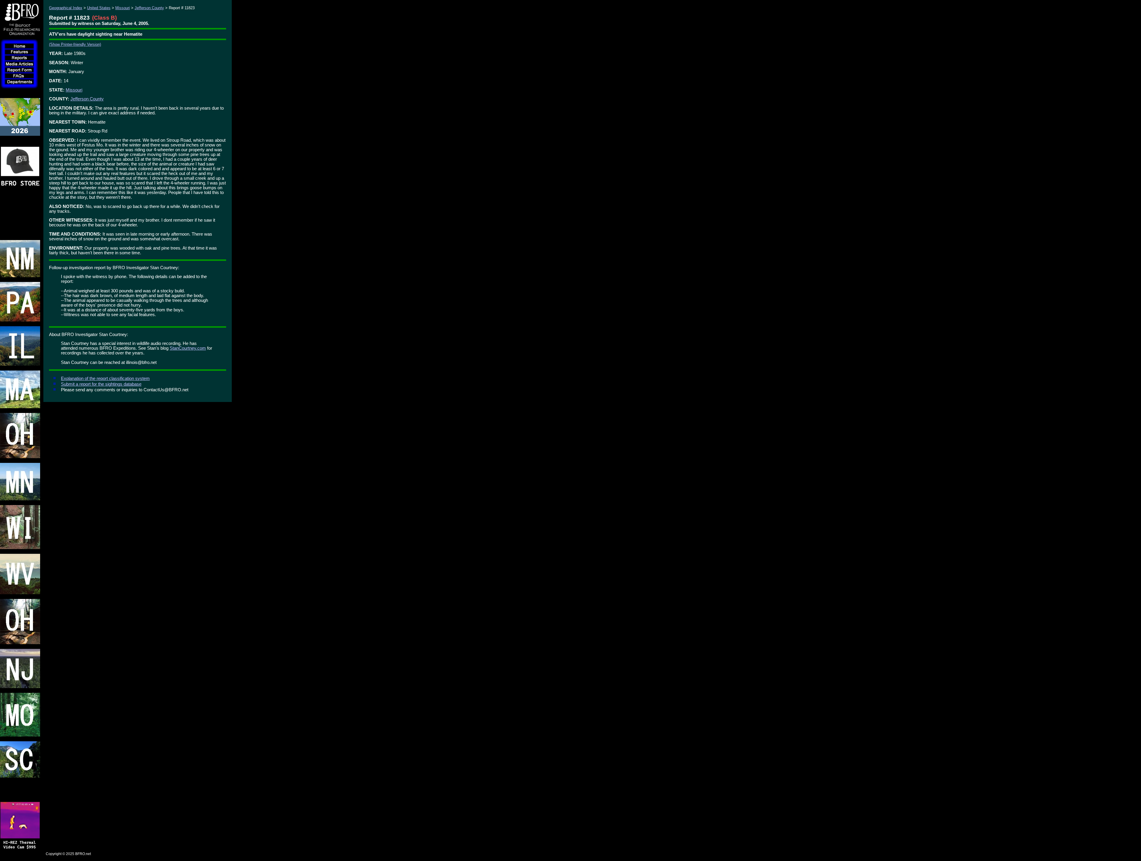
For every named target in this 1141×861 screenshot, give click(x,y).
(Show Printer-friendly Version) (75, 44)
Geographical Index (65, 8)
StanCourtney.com (188, 348)
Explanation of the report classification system (105, 378)
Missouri (122, 8)
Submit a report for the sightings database (101, 384)
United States (99, 8)
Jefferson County (149, 8)
